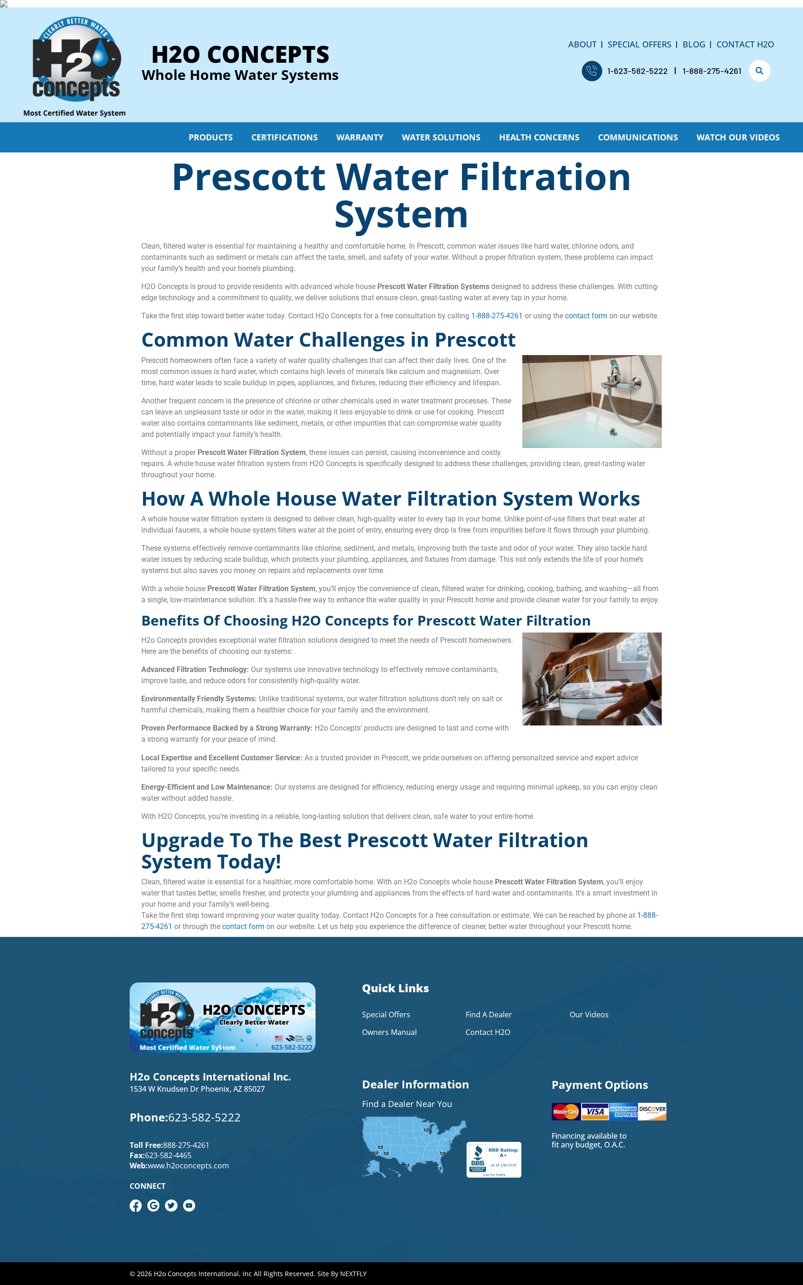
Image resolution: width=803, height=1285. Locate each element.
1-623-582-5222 (637, 71)
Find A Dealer (489, 1014)
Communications (638, 137)
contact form (586, 315)
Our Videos (589, 1014)
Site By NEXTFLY (342, 1273)
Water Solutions (441, 137)
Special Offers (639, 44)
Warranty (359, 137)
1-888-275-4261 (712, 71)
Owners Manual (389, 1032)
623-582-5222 (204, 1117)
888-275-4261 (186, 1145)
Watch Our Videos (738, 137)
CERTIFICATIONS (284, 137)
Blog (694, 44)
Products (211, 137)
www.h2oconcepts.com (188, 1165)
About (582, 44)
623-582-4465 (168, 1155)
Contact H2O (745, 44)
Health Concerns (539, 137)
